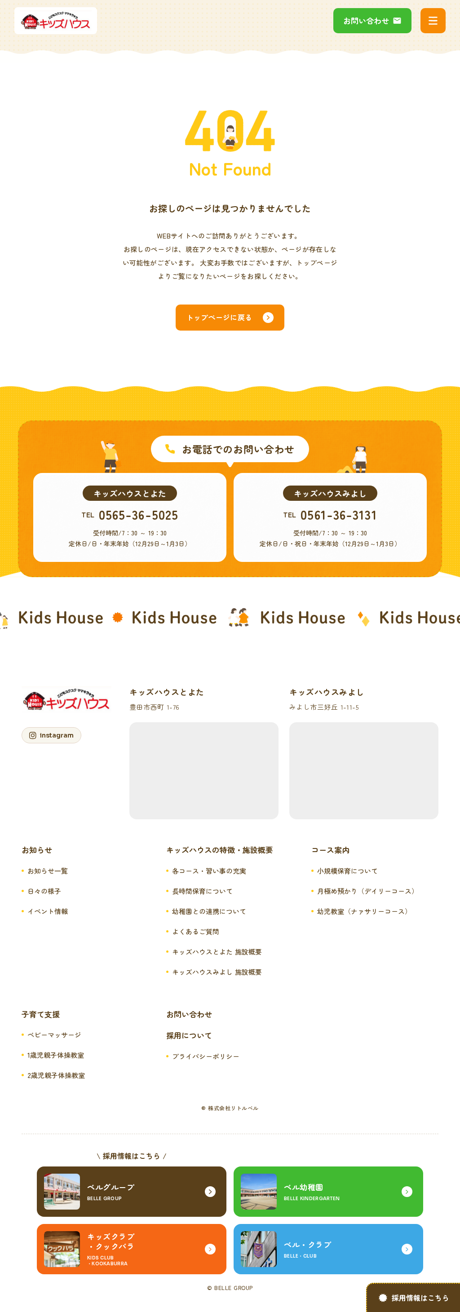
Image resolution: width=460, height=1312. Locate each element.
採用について (189, 1035)
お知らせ (37, 849)
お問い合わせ (189, 1014)
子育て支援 (41, 1014)
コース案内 (330, 849)
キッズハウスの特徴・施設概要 (219, 849)
